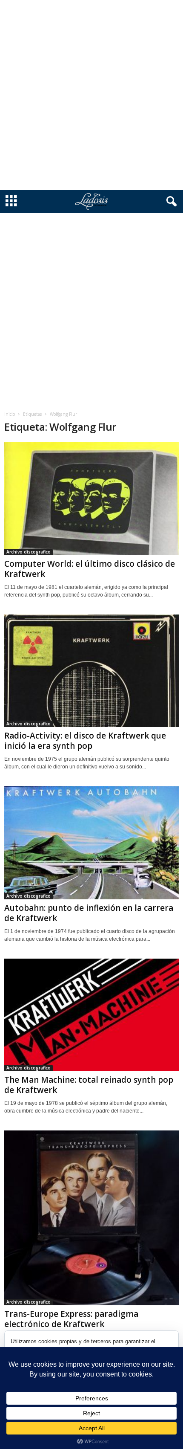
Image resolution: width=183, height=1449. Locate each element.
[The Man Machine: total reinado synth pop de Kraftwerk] (91, 1015)
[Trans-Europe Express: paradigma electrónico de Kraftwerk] (91, 1217)
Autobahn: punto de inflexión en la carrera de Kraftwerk (88, 913)
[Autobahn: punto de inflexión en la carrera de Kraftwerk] (91, 842)
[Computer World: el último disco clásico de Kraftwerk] (91, 498)
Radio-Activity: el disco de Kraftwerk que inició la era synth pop (85, 740)
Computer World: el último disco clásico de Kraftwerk (89, 569)
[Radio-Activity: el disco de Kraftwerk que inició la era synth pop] (91, 670)
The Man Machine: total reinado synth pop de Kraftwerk (88, 1084)
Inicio (9, 414)
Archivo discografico (28, 552)
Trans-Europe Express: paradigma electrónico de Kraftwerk (71, 1319)
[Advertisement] (91, 95)
